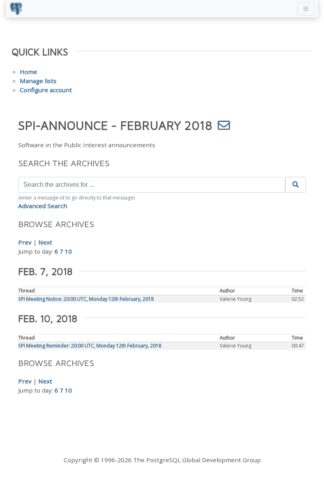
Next (45, 242)
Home (28, 72)
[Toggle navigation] (306, 8)
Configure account (46, 90)
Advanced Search (42, 206)
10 (68, 251)
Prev (25, 242)
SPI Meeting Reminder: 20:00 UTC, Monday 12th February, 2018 (89, 345)
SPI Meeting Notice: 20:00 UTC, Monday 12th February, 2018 (86, 299)
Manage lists (38, 81)
